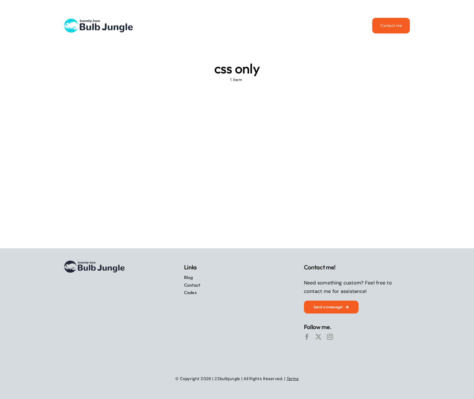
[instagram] (330, 337)
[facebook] (307, 337)
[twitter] (318, 337)
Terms (293, 378)
